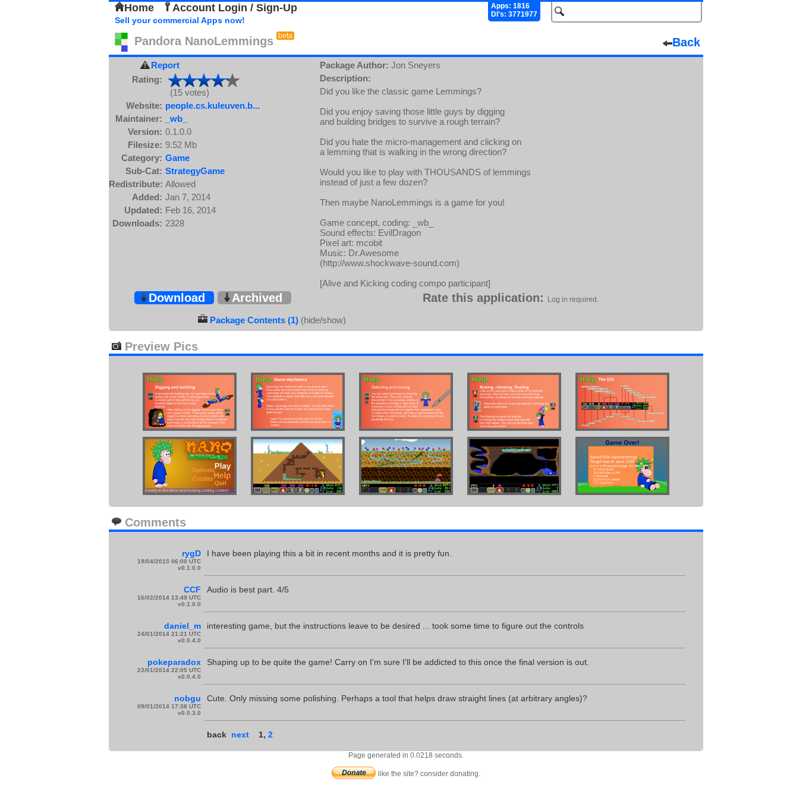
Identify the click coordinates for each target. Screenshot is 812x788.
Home (139, 8)
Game (177, 158)
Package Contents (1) (254, 320)
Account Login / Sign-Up (234, 8)
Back (686, 42)
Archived (257, 297)
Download (177, 297)
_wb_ (176, 119)
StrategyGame (195, 171)
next (240, 734)
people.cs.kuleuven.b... (212, 105)
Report (165, 65)
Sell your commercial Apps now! (180, 20)
